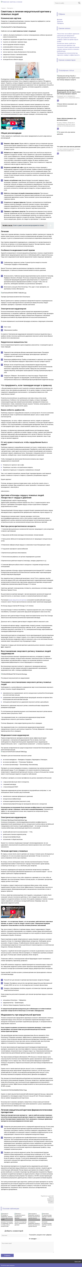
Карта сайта (78, 1261)
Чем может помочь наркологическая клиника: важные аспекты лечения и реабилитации (68, 49)
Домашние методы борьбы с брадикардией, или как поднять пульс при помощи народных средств (69, 92)
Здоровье (60, 21)
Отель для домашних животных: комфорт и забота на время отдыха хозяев (67, 39)
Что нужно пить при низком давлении (68, 146)
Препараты (60, 23)
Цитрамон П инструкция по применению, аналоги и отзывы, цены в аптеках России (7, 1224)
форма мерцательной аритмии (17, 600)
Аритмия (59, 19)
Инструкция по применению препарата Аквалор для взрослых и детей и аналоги (34, 1224)
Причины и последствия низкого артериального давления (21, 1223)
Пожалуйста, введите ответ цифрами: (40, 1235)
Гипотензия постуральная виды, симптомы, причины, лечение (47, 1224)
